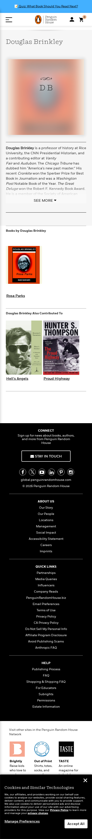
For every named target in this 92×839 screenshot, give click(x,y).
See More (43, 200)
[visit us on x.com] (32, 472)
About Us (46, 501)
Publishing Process (46, 669)
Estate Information (46, 707)
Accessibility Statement (46, 539)
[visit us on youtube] (41, 472)
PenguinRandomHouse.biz (46, 598)
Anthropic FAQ (46, 648)
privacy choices (38, 813)
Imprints (46, 551)
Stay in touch (48, 456)
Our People (46, 514)
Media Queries (46, 579)
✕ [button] (85, 781)
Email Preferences (46, 604)
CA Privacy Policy (46, 623)
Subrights (46, 694)
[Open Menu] (8, 19)
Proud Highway (57, 378)
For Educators (46, 688)
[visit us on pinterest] (61, 472)
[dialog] (46, 807)
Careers (46, 545)
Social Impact (46, 532)
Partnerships (46, 573)
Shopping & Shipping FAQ (46, 682)
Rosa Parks (15, 295)
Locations (46, 520)
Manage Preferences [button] (22, 821)
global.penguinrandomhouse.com (46, 480)
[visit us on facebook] (22, 472)
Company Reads (46, 591)
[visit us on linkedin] (51, 472)
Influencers (46, 585)
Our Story (46, 508)
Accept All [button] (76, 823)
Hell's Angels (17, 378)
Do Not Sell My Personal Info (46, 629)
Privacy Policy (46, 616)
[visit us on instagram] (70, 472)
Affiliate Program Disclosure (46, 635)
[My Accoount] (71, 19)
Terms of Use (46, 610)
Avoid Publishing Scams (46, 641)
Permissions (46, 700)
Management (46, 526)
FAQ (46, 675)
